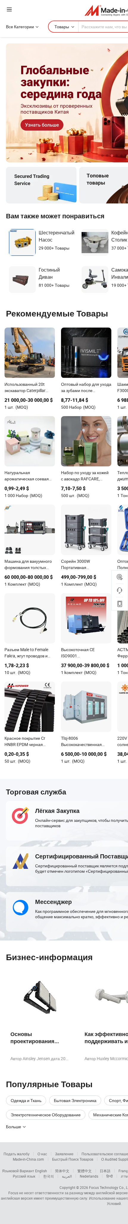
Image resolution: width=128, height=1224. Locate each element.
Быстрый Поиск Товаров (72, 1159)
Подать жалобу (16, 1153)
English (41, 1170)
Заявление (64, 1153)
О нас (42, 1153)
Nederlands (89, 1176)
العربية (67, 1176)
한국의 (48, 1176)
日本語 (105, 1170)
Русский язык (24, 1176)
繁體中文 (84, 1170)
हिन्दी (109, 1176)
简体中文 (62, 1170)
